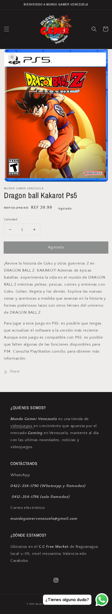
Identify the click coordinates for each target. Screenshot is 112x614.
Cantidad (10, 219)
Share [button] (15, 371)
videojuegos (22, 426)
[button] (6, 29)
